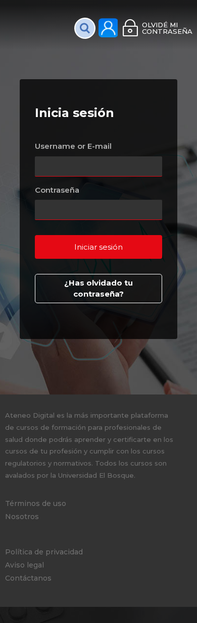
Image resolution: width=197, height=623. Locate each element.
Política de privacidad (44, 551)
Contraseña (57, 190)
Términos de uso (35, 503)
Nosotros (22, 516)
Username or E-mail (73, 146)
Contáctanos (28, 578)
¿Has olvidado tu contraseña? (98, 288)
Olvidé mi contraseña (167, 28)
